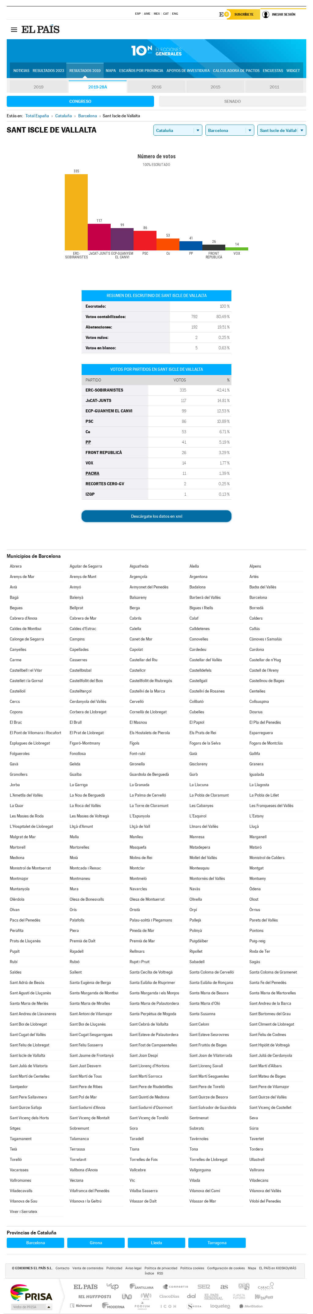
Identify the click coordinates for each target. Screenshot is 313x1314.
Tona (194, 1149)
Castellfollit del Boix (86, 680)
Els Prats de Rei (203, 732)
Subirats (197, 1128)
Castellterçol (80, 691)
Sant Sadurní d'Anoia (87, 1107)
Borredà (256, 608)
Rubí (13, 961)
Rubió (74, 961)
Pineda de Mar (142, 930)
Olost (253, 899)
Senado (232, 101)
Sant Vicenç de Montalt (89, 1118)
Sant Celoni (199, 1024)
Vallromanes (20, 1180)
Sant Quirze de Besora (209, 1097)
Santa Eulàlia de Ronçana (211, 982)
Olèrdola (17, 899)
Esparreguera (261, 732)
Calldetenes (200, 628)
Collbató (197, 701)
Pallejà (195, 920)
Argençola (138, 576)
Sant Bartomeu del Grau (270, 1014)
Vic (132, 1180)
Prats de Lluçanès (25, 941)
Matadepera (200, 847)
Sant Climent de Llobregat (271, 1024)
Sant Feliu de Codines (267, 1034)
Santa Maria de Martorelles (272, 993)
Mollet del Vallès (203, 857)
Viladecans (258, 1180)
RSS (160, 1273)
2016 (156, 86)
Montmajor (19, 878)
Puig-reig (257, 941)
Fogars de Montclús (266, 743)
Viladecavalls (21, 1190)
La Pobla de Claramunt (209, 795)
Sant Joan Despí (144, 1055)
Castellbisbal (80, 670)
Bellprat (76, 608)
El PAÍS (85, 1287)
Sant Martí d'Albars (265, 1066)
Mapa (111, 71)
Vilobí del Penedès (265, 1201)
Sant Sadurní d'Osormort (151, 1107)
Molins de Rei (141, 857)
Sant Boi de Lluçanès (88, 1024)
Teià (13, 1149)
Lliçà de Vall (140, 826)
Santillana (143, 1287)
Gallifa (254, 753)
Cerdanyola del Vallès (88, 701)
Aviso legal (133, 1268)
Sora (134, 1128)
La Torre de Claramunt (149, 805)
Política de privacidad (161, 1268)
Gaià (193, 753)
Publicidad (114, 1268)
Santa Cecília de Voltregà (151, 972)
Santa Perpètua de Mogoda (153, 1014)
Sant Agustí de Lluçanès (30, 993)
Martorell (17, 847)
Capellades (79, 649)
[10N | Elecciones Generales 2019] (156, 50)
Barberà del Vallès (205, 597)
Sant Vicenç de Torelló (149, 1118)
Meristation (250, 1305)
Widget (293, 71)
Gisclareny (199, 764)
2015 (215, 86)
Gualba (76, 774)
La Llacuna (199, 785)
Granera (256, 764)
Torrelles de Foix (144, 1159)
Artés (254, 576)
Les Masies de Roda (27, 816)
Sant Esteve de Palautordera (154, 1034)
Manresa (197, 837)
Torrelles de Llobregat (208, 1159)
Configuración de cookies (226, 1268)
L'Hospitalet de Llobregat (31, 826)
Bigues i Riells (201, 608)
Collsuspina (259, 701)
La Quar (17, 805)
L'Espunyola (140, 816)
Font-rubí (137, 753)
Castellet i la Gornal (26, 680)
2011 (274, 86)
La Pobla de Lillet (264, 795)
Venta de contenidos (87, 1268)
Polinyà (196, 930)
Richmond (81, 1305)
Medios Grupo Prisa (31, 1307)
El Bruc (16, 722)
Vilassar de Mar (203, 1201)
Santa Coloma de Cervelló (212, 972)
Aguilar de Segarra (86, 566)
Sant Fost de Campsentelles (153, 1045)
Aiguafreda (139, 566)
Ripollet (196, 951)
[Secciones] (14, 29)
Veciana (76, 1180)
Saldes (15, 972)
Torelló (16, 1159)
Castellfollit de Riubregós (151, 680)
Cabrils (136, 618)
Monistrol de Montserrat (30, 868)
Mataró (255, 847)
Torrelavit (78, 1159)
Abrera (16, 566)
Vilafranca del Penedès (89, 1190)
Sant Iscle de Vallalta (27, 1055)
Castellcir (138, 670)
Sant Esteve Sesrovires (209, 1034)
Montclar (137, 868)
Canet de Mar (141, 639)
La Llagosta (259, 785)
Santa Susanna (202, 1014)
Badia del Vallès (262, 587)
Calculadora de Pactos (236, 71)
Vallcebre (138, 1170)
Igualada (256, 774)
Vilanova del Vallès (265, 1190)
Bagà (14, 597)
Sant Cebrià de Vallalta (149, 1024)
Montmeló (138, 878)
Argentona (199, 576)
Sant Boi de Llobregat (28, 1024)
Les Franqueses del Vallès (271, 805)
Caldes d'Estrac (83, 628)
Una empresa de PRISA (31, 1292)
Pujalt (15, 951)
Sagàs (254, 961)
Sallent (76, 972)
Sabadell (197, 961)
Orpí (193, 909)
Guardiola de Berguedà (149, 774)
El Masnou (138, 722)
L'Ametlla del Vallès (26, 795)
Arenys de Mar (22, 576)
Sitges (15, 1128)
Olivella (196, 899)
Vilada (195, 1180)
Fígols (134, 743)
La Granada (139, 785)
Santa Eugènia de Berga (90, 982)
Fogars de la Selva (205, 743)
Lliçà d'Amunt (81, 826)
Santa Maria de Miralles (90, 1003)
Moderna (112, 1305)
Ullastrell (256, 1159)
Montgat (256, 868)
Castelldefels (201, 670)
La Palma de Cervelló (148, 795)
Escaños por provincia (141, 71)
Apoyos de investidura (188, 71)
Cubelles (197, 712)
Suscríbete (244, 14)
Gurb (194, 774)
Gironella (137, 764)
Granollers (19, 774)
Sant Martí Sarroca (146, 1076)
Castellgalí (198, 680)
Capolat (136, 649)
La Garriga (79, 785)
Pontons (256, 930)
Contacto (62, 1268)
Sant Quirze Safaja (26, 1107)
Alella (194, 566)
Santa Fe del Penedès (267, 982)
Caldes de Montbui (25, 628)
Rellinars (137, 951)
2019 (38, 86)
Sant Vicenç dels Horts (29, 1118)
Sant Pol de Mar (83, 1097)
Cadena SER (202, 1287)
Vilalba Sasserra (144, 1190)
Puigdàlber (199, 941)
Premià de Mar (142, 941)
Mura (74, 889)
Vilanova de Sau (23, 1201)
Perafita (17, 930)
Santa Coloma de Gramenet (273, 972)
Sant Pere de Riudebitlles (151, 1086)
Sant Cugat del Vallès (28, 1034)
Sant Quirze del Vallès (268, 1097)
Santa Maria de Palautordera (154, 1003)
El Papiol (197, 722)
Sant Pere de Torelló (207, 1086)
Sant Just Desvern (85, 1066)
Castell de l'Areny (264, 670)
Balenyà (76, 597)
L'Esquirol (198, 816)
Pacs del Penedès (25, 920)
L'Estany (256, 816)
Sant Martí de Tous (86, 1076)
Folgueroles (20, 753)
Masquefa (138, 847)
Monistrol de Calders (267, 857)
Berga (135, 608)
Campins (77, 639)
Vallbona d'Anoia (84, 1170)
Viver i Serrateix (23, 1211)
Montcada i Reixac (85, 868)
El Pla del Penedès (265, 722)
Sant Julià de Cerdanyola (270, 1055)
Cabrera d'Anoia (23, 618)
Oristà (135, 909)
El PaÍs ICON (168, 1305)
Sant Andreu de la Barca (270, 1003)
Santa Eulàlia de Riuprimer (152, 982)
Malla (74, 837)
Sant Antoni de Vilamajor (91, 1014)
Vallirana (256, 1170)
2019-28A (97, 86)
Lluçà (254, 826)
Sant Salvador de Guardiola (213, 1107)
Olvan (15, 909)
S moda (193, 1305)
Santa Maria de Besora (209, 993)
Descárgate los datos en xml (156, 516)
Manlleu (136, 837)
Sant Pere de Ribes (86, 1086)
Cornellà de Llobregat (148, 712)
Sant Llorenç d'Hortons (149, 1066)
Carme (15, 660)
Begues (16, 608)
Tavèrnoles (199, 1138)
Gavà (14, 764)
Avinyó (75, 587)
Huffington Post (93, 1296)
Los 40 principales (114, 1287)
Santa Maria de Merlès (29, 1003)
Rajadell (76, 951)
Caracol (264, 1287)
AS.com (221, 1287)
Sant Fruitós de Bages (208, 1045)
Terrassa (77, 1149)
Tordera (256, 1149)
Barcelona (258, 597)
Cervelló (137, 701)
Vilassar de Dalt (143, 1201)
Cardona (256, 649)
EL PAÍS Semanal (214, 1296)
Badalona (198, 587)
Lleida (156, 1242)
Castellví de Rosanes (207, 691)
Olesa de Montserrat (147, 899)
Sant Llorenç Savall (206, 1066)
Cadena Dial (191, 1296)
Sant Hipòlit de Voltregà (269, 1045)
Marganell (258, 837)
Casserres (78, 660)
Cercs (15, 701)
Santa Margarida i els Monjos (154, 993)
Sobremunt (79, 1128)
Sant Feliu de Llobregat (29, 1045)
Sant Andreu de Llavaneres (33, 1014)
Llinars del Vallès (204, 826)
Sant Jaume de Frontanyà (92, 1055)
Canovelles (199, 639)
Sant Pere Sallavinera (28, 1097)
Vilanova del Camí (205, 1190)
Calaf (194, 618)
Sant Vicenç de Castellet (270, 1107)
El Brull (76, 722)
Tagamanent (20, 1138)
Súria (254, 1128)
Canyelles (18, 649)
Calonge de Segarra (27, 639)
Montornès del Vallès (207, 878)
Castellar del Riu (143, 660)
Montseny (257, 878)
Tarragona (217, 1242)
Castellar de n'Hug (265, 660)
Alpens (255, 566)
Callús (254, 628)
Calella (135, 628)
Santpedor (19, 1086)
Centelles (257, 691)
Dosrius (256, 712)
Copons (16, 712)
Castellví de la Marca (147, 691)
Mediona (17, 857)
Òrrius (254, 909)
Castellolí (17, 691)
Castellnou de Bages (266, 680)
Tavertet (256, 1138)
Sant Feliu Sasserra (86, 1045)
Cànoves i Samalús (265, 639)
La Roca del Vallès (85, 805)
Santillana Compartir (175, 1287)
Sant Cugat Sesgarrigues (91, 1034)
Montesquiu (199, 868)
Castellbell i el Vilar (26, 670)
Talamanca (79, 1138)
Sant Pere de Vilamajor (269, 1086)
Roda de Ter (259, 951)
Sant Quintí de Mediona (149, 1097)
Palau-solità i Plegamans (151, 920)
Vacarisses (19, 1170)
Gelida (75, 764)
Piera (74, 930)
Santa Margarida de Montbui (94, 993)
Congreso (80, 101)
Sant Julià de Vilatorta (29, 1066)
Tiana (134, 1149)
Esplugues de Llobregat (30, 743)
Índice (149, 1273)
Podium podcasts (142, 1305)
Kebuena (258, 1296)
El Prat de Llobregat (87, 732)
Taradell (137, 1138)
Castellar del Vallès (206, 660)
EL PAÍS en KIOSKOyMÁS (277, 1268)
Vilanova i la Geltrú (85, 1201)
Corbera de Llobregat (88, 712)
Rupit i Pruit (139, 961)
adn (242, 1287)
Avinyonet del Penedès (149, 587)
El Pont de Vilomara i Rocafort (35, 732)
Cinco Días (168, 1296)
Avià (13, 587)
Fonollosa (78, 753)
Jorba (15, 785)
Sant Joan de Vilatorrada (211, 1055)
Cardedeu (198, 649)
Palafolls (77, 920)
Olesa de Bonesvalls (87, 899)
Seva (253, 1118)
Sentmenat (199, 1118)
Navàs (195, 889)
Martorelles (79, 847)
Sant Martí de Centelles (30, 1076)
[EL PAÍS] (41, 29)
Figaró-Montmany (85, 743)
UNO (127, 1296)
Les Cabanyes (201, 805)
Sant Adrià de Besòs (27, 982)
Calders (256, 618)
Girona (96, 1242)
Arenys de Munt (83, 576)
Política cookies (192, 1268)
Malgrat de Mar (23, 837)
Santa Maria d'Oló (205, 1003)
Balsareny (138, 597)
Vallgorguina (200, 1170)
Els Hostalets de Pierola (150, 732)
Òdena (255, 889)
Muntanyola (20, 889)
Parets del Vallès (263, 920)
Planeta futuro (236, 1296)
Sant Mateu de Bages (267, 1076)
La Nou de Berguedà (87, 795)
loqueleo (220, 1305)
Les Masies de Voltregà (89, 816)
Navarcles (138, 889)
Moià (74, 857)
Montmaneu (80, 878)
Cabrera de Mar (83, 618)
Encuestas (273, 71)
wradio (145, 1296)
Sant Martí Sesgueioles (209, 1076)
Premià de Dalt (82, 941)
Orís (73, 909)
